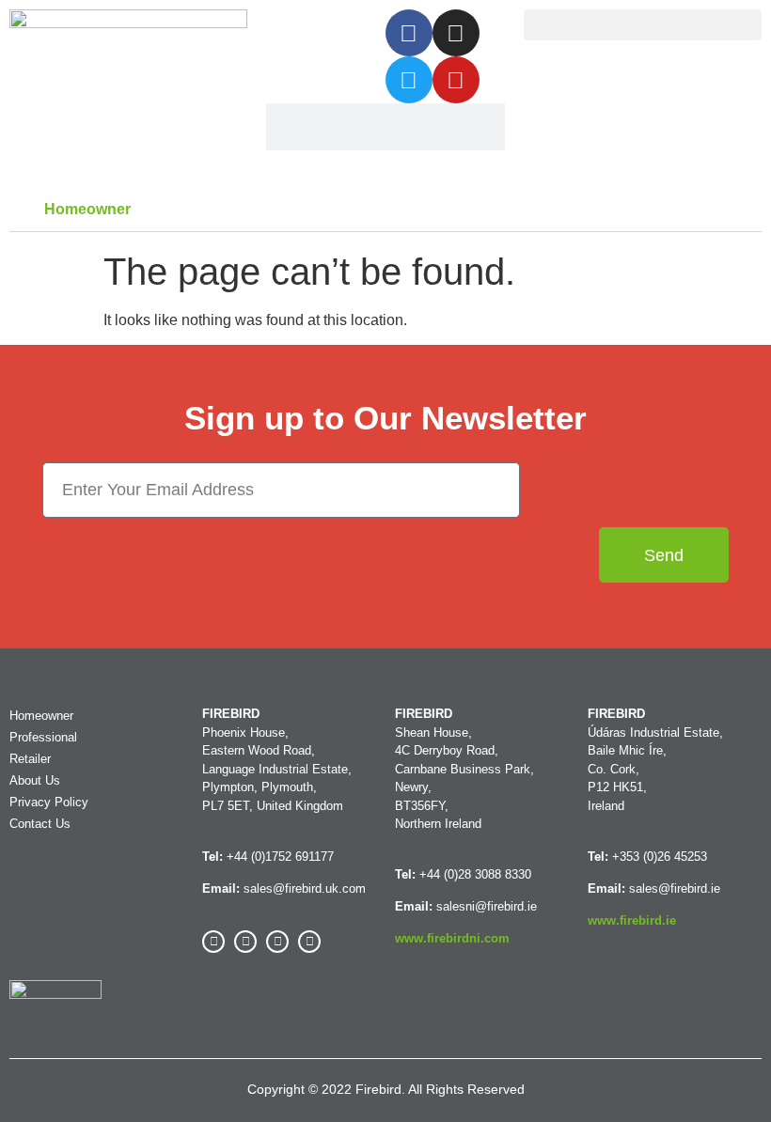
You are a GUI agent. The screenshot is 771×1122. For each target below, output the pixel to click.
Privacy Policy (48, 802)
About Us (34, 780)
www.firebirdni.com (452, 938)
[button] (643, 24)
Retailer (30, 759)
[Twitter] (409, 79)
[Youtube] (456, 79)
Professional (43, 737)
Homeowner (87, 209)
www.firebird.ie (632, 920)
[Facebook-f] (409, 32)
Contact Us (40, 824)
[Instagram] (456, 32)
